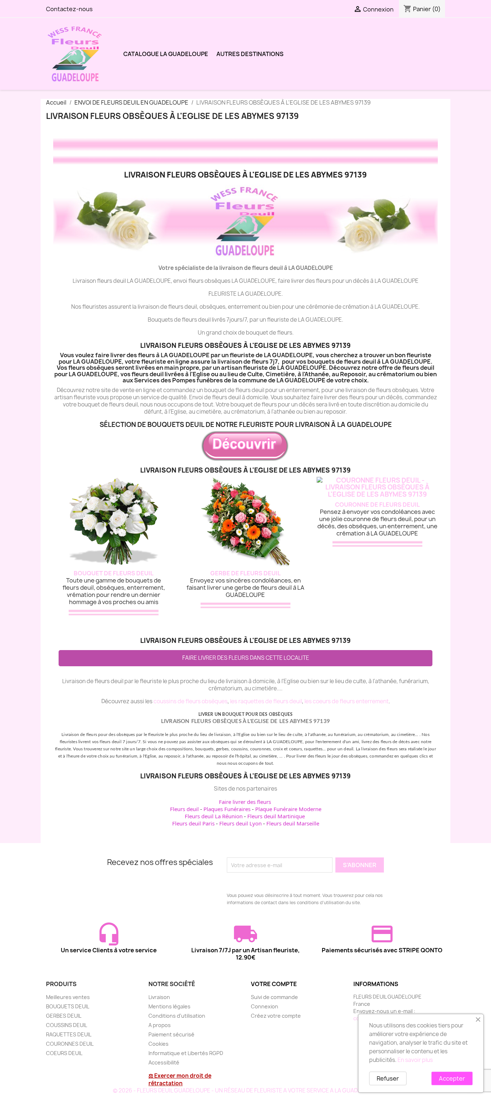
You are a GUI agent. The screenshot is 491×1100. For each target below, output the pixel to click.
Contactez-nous (69, 9)
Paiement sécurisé (171, 1034)
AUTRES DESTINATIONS (250, 54)
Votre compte (274, 984)
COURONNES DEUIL (69, 1043)
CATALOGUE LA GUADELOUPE (165, 54)
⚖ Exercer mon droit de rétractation (179, 1079)
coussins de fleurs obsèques (190, 701)
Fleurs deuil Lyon (240, 823)
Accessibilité (163, 1062)
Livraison (159, 997)
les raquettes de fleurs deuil (266, 701)
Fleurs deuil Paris (193, 823)
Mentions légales (169, 1006)
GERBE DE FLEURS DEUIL (245, 573)
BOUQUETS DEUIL (67, 1006)
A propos (159, 1025)
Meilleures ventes (68, 997)
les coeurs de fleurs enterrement (346, 701)
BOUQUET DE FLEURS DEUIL (113, 573)
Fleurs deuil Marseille (292, 823)
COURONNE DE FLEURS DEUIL (377, 504)
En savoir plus (415, 1060)
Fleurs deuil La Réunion (214, 816)
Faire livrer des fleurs (245, 801)
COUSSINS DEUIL (66, 1025)
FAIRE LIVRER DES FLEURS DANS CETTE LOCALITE (245, 658)
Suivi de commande (274, 997)
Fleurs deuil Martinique (276, 816)
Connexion (264, 1006)
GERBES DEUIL (63, 1015)
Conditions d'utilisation (176, 1015)
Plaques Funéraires (227, 809)
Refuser (388, 1078)
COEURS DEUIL (64, 1053)
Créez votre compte (276, 1015)
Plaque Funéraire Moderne (288, 809)
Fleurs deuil (184, 809)
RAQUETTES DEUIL (68, 1034)
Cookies (158, 1043)
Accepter (452, 1078)
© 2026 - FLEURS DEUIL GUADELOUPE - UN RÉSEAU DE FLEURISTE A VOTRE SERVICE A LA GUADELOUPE (245, 1090)
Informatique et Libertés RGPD (185, 1053)
